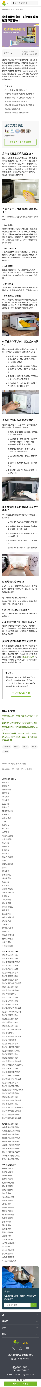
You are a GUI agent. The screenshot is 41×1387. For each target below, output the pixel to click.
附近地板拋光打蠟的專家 (11, 1008)
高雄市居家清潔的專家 (11, 1141)
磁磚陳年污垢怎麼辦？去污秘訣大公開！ (20, 723)
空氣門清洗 (6, 942)
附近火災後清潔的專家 (11, 1086)
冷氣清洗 (5, 786)
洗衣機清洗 (6, 790)
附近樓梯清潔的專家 (10, 1044)
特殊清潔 (5, 910)
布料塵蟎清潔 (7, 946)
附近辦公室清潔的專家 (11, 990)
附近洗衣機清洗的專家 (11, 962)
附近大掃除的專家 (9, 994)
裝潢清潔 (5, 800)
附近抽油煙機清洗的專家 (11, 983)
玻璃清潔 (5, 853)
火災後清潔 (6, 914)
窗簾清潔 (5, 846)
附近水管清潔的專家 (10, 1005)
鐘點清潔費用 (7, 1168)
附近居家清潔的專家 (10, 955)
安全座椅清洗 (7, 839)
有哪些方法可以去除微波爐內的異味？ (19, 98)
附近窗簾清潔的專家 (10, 1019)
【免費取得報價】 (28, 657)
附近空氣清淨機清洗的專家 (12, 1090)
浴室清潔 (5, 924)
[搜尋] (13, 3)
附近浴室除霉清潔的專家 (11, 1036)
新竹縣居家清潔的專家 (11, 1152)
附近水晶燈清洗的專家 (11, 1072)
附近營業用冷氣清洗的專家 (12, 1107)
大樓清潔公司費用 (9, 1243)
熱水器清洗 (6, 875)
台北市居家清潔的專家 (11, 1127)
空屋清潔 (5, 804)
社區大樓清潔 (7, 857)
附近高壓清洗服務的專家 (11, 1061)
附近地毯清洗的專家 (10, 980)
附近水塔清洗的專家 (10, 969)
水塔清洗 (5, 797)
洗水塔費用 (6, 1193)
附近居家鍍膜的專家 (10, 1058)
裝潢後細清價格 (8, 1197)
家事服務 (19, 10)
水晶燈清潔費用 (8, 1257)
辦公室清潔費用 (8, 1215)
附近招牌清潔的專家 (10, 1068)
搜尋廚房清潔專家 (20, 1384)
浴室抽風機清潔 (8, 892)
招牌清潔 (5, 896)
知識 (12, 10)
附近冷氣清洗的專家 (10, 958)
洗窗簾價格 (6, 1236)
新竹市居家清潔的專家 (11, 1149)
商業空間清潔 (7, 939)
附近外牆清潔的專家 (10, 1022)
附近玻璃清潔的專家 (10, 1026)
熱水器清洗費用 (8, 1250)
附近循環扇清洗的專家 (11, 1093)
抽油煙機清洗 (7, 811)
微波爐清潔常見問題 (12, 109)
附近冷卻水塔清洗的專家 (11, 1100)
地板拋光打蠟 (7, 836)
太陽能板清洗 (7, 907)
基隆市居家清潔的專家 (11, 1156)
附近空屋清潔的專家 (10, 976)
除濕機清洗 (6, 878)
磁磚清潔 (5, 932)
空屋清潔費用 (7, 1200)
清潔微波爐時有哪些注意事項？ (16, 101)
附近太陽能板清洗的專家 (11, 1079)
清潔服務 (14, 764)
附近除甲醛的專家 (9, 1040)
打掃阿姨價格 (7, 1176)
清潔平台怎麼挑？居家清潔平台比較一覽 (20, 734)
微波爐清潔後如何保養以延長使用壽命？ (20, 105)
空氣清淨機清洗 (8, 917)
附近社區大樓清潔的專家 (11, 1029)
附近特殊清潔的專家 (10, 1083)
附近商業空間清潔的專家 (11, 1111)
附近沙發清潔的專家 (10, 997)
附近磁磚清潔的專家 (10, 1104)
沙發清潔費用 (7, 1218)
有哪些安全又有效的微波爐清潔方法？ (19, 94)
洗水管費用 (6, 1229)
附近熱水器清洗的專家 (11, 1047)
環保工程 (5, 829)
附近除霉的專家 (8, 1033)
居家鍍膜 (5, 885)
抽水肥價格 (6, 1222)
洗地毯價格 (6, 1204)
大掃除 (4, 821)
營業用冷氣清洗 (8, 935)
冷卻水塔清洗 (7, 928)
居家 (12, 769)
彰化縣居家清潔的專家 (11, 1159)
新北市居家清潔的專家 (11, 1131)
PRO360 (5, 10)
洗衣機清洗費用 (8, 1183)
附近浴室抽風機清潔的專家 (12, 1065)
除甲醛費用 (6, 1247)
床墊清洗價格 (7, 1211)
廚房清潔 (5, 843)
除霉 (4, 861)
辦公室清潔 (6, 818)
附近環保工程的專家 (10, 1001)
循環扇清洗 (6, 921)
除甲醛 (4, 868)
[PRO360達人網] (14, 1349)
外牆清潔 (5, 850)
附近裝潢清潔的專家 (10, 973)
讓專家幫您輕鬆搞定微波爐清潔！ (17, 113)
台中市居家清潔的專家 (11, 1134)
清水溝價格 (6, 1225)
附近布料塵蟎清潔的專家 (11, 1118)
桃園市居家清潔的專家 (11, 1138)
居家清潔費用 (7, 1172)
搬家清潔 (5, 793)
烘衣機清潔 (6, 903)
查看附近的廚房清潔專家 (20, 142)
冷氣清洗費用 (7, 1179)
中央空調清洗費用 (9, 1261)
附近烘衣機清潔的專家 (11, 1076)
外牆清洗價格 (7, 1239)
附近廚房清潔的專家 (10, 1015)
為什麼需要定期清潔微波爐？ (15, 90)
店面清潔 (5, 882)
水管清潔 (5, 832)
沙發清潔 (5, 825)
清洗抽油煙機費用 (9, 1207)
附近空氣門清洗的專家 (11, 1115)
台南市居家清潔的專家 (11, 1145)
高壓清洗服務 (7, 889)
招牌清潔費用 (7, 1254)
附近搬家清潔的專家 (10, 966)
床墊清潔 (5, 814)
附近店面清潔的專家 (10, 1054)
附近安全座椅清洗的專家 (11, 1012)
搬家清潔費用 (7, 1186)
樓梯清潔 (5, 871)
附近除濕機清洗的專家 (11, 1051)
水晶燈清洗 (6, 900)
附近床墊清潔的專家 (10, 987)
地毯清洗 (5, 807)
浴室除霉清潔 (7, 864)
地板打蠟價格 (7, 1232)
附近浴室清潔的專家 (10, 1097)
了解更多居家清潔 (21, 693)
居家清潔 (22, 764)
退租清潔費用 (7, 1190)
